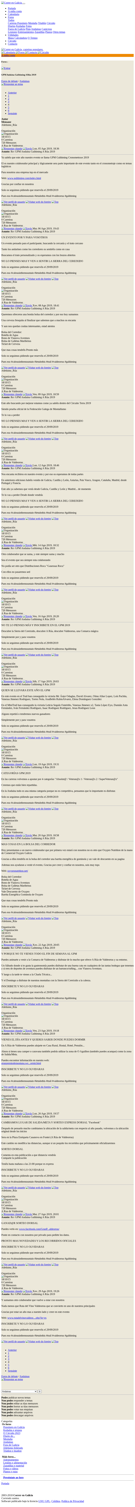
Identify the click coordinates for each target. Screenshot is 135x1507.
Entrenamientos (26, 32)
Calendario (13, 14)
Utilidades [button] (13, 35)
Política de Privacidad (72, 1501)
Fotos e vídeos (10, 1468)
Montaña (32, 23)
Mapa (11, 38)
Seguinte (12, 113)
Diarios (11, 26)
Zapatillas (40, 32)
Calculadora (20, 38)
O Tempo (33, 38)
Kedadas (20, 26)
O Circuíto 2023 (11, 1433)
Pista (28, 29)
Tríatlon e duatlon (12, 1450)
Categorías (6, 1421)
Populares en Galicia (14, 1427)
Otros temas (59, 32)
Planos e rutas (10, 1471)
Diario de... (9, 1436)
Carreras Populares (17, 23)
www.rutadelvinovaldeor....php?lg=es (26, 1317)
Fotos (29, 26)
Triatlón (42, 23)
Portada (12, 8)
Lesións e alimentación (15, 1462)
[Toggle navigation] (24, 3)
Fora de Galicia (11, 1445)
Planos (48, 32)
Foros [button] (11, 17)
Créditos (55, 1501)
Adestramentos (11, 1459)
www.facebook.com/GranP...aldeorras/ (39, 1229)
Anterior (12, 92)
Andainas (36, 29)
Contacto (12, 43)
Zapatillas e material (13, 1465)
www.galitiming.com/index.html (24, 178)
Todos (11, 20)
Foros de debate (9, 81)
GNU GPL (44, 1501)
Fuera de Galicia (16, 29)
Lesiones (12, 32)
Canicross (47, 29)
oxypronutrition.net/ (17, 870)
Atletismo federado (13, 1447)
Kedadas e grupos (12, 1430)
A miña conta (15, 11)
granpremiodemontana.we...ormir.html (21, 1063)
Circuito (51, 23)
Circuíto (12, 40)
